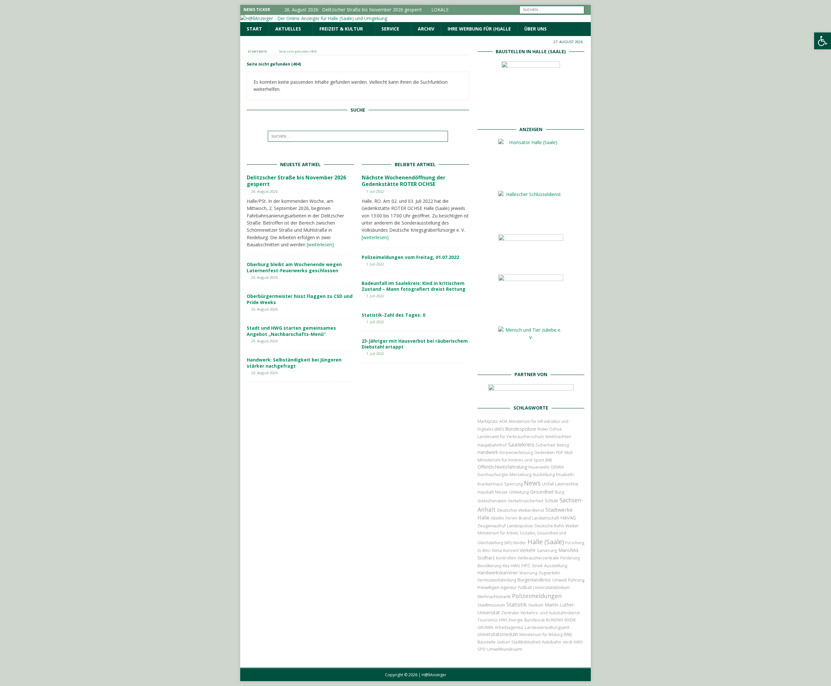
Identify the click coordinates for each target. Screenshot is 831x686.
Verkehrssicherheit (525, 501)
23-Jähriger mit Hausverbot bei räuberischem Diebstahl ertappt (415, 344)
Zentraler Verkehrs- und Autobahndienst (540, 613)
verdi (567, 642)
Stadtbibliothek (525, 642)
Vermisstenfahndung (497, 580)
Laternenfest (566, 484)
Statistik (516, 604)
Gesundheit (542, 492)
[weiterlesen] (320, 244)
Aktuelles (288, 29)
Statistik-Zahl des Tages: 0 (393, 315)
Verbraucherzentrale (538, 558)
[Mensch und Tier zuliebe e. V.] (530, 359)
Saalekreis (521, 444)
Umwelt (559, 580)
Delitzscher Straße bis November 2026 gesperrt (296, 181)
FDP (559, 452)
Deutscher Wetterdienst (520, 510)
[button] (822, 40)
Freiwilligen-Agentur (497, 587)
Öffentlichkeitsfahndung (502, 467)
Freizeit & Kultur (341, 29)
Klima (497, 550)
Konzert (510, 550)
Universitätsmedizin (498, 634)
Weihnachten (558, 436)
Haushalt (486, 492)
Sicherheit (545, 445)
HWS (503, 620)
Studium (535, 605)
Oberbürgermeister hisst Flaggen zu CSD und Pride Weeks (300, 299)
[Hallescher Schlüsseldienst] (530, 222)
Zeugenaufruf (492, 526)
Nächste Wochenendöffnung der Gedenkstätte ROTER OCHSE (403, 181)
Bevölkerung (489, 566)
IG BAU (484, 550)
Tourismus (488, 620)
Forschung (574, 542)
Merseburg (520, 474)
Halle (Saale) (545, 541)
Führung (576, 580)
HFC (525, 565)
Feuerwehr (539, 467)
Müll (568, 452)
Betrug (563, 445)
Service (390, 29)
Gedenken (544, 452)
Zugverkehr (549, 573)
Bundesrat (534, 620)
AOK (503, 421)
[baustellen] (531, 114)
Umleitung (519, 492)
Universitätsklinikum (551, 587)
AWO (578, 642)
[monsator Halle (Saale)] (530, 179)
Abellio (497, 518)
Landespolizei (520, 526)
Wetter (572, 526)
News (532, 483)
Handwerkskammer (498, 573)
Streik (537, 566)
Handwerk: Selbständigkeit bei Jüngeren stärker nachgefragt (294, 363)
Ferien (511, 518)
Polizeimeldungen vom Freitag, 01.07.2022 (410, 257)
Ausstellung (555, 566)
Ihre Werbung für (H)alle (479, 29)
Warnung (528, 573)
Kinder (520, 542)
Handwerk (488, 452)
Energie (516, 620)
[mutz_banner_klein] (531, 392)
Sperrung (513, 484)
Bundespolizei (520, 428)
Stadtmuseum (491, 605)
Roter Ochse (550, 429)
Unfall (548, 484)
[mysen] (530, 315)
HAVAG (568, 517)
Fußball (525, 587)
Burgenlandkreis (534, 580)
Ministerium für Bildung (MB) (545, 634)
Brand (525, 518)
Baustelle (487, 642)
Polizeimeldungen (537, 596)
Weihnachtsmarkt (494, 596)
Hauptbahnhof (492, 445)
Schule (551, 500)
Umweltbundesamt (504, 649)
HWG (515, 566)
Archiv (426, 29)
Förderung (570, 558)
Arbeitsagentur (509, 627)
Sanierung (547, 550)
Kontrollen (506, 558)
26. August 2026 (264, 191)
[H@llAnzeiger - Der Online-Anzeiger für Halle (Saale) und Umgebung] (313, 18)
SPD (482, 649)
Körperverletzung (516, 452)
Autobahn (551, 642)
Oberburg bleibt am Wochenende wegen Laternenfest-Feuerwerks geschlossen (294, 267)
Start (254, 29)
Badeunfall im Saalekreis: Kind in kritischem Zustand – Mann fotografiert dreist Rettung (413, 286)
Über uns (535, 29)
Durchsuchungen (493, 474)
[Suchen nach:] (551, 9)
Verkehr (528, 550)
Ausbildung (544, 474)
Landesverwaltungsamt (547, 627)
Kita (505, 566)
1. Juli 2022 (375, 191)
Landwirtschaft (545, 518)
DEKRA (557, 467)
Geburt (503, 642)
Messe (501, 492)
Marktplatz (488, 421)
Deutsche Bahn (549, 526)
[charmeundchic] (530, 263)
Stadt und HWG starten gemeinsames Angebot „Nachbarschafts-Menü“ (291, 331)
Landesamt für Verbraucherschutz (511, 436)
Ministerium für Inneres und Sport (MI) (515, 460)
